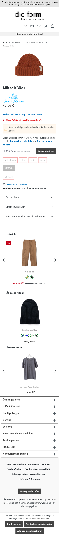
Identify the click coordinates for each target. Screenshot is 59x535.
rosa (42, 160)
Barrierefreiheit (14, 469)
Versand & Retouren (15, 207)
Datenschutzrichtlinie (21, 141)
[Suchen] (25, 26)
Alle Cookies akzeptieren (29, 531)
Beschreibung (12, 197)
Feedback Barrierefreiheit (37, 469)
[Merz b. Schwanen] (29, 98)
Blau (23, 160)
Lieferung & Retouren (29, 479)
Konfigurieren (14, 524)
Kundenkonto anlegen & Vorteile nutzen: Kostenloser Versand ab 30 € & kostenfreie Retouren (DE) (29, 3)
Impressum (34, 464)
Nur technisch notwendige (39, 524)
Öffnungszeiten (20, 474)
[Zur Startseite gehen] (29, 15)
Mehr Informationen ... (42, 518)
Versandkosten (37, 474)
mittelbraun (10, 160)
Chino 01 (29, 271)
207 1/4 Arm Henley (29, 387)
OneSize (9, 177)
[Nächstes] (55, 260)
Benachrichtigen (46, 151)
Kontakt (46, 464)
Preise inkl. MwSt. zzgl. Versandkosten (22, 114)
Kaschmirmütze (29, 330)
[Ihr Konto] (45, 26)
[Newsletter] (32, 26)
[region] (29, 66)
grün (33, 160)
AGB (9, 464)
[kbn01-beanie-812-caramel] (29, 66)
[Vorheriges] (3, 260)
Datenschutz (19, 464)
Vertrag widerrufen (29, 491)
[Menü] (6, 26)
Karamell (9, 168)
